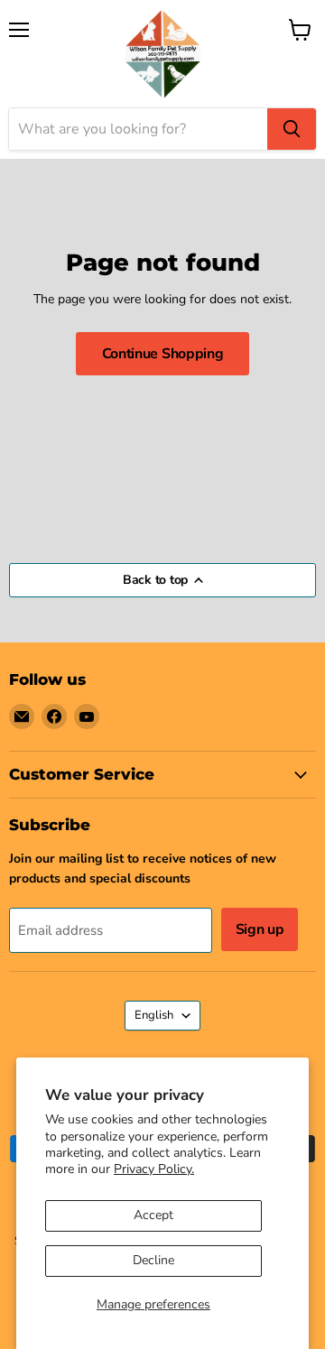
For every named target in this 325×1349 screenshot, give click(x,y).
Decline (153, 1260)
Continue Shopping (163, 354)
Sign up (260, 929)
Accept (153, 1215)
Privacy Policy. (154, 1169)
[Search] (291, 129)
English (154, 1015)
